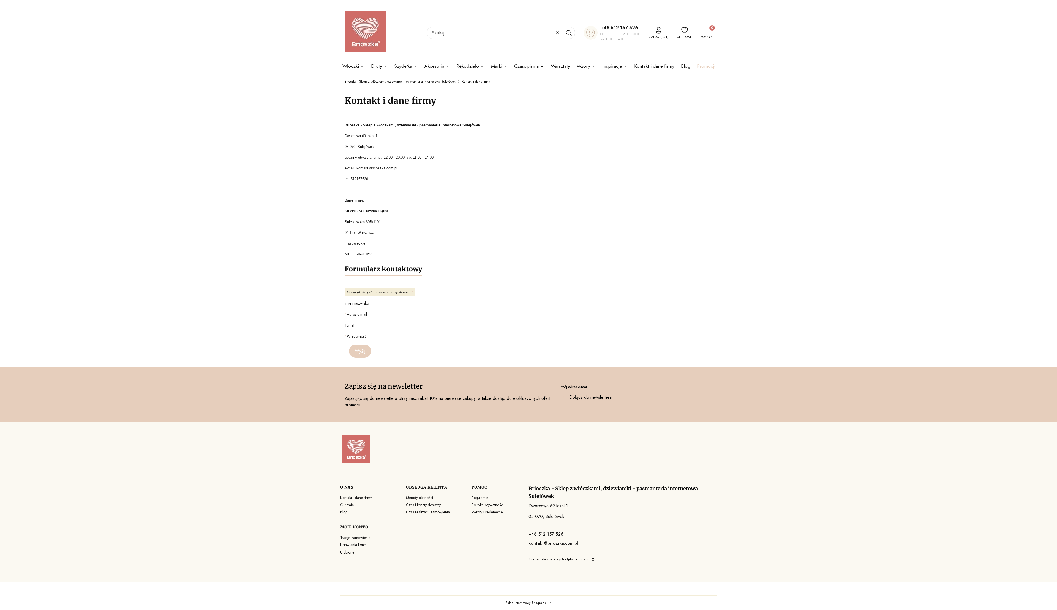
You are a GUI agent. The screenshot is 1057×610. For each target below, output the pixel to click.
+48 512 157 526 (619, 27)
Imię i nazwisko (357, 303)
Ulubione (347, 552)
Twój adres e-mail (573, 387)
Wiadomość (357, 336)
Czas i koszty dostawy (423, 505)
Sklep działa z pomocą (559, 559)
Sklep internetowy (527, 602)
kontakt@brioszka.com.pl (553, 543)
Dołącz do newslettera (590, 397)
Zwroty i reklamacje (487, 512)
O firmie (347, 505)
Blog (344, 512)
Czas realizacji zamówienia (428, 512)
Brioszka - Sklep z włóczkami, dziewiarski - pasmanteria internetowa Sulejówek (400, 81)
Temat (349, 325)
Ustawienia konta (353, 544)
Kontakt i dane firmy (356, 497)
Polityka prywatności (488, 505)
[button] (569, 32)
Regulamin (480, 497)
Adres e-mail (357, 314)
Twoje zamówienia (355, 537)
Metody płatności (419, 497)
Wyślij (360, 351)
